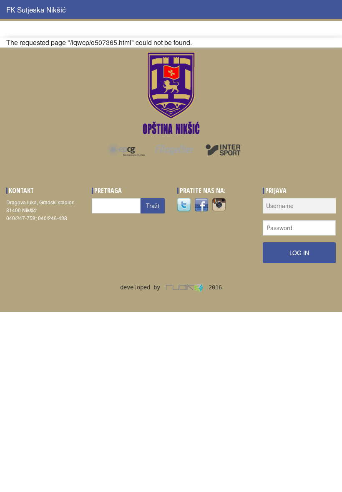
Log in (299, 253)
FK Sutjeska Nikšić (36, 9)
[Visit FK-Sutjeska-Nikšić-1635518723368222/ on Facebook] (201, 203)
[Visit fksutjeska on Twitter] (184, 203)
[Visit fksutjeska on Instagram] (219, 203)
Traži (152, 205)
